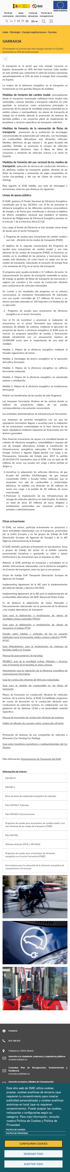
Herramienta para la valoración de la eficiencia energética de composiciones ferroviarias (34, 867)
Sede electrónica (20, 14)
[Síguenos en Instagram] (22, 21)
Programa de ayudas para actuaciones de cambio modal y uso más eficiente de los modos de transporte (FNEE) (35, 824)
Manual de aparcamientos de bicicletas (23, 656)
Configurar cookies (34, 1143)
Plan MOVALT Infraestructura (20, 814)
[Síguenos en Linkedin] (10, 21)
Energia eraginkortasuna (34, 32)
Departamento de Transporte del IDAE (41, 759)
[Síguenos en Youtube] (17, 21)
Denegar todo (33, 1154)
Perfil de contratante (8, 14)
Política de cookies (15, 1129)
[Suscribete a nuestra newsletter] (26, 21)
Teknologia (15, 32)
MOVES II (10, 787)
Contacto (12, 1030)
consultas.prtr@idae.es (19, 1073)
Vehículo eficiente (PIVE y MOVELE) (22, 844)
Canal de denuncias (33, 14)
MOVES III (10, 778)
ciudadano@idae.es (17, 1059)
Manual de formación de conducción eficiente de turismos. (33, 717)
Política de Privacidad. (17, 1133)
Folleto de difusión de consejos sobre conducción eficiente (33, 723)
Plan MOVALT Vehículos (17, 805)
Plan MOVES (11, 835)
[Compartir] (5, 58)
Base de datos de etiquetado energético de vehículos (30, 796)
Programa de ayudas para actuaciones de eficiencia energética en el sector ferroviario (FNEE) (30, 854)
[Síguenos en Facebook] (14, 21)
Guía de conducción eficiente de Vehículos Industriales (31, 680)
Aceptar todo (33, 1164)
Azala (5, 32)
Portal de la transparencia (46, 14)
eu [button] (33, 21)
